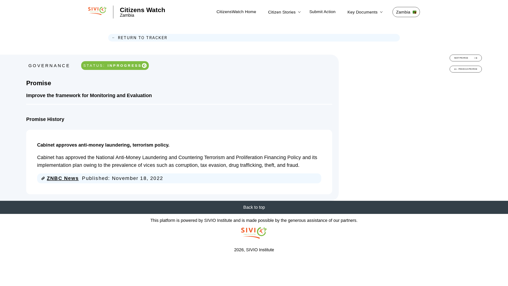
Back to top (254, 207)
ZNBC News (63, 178)
